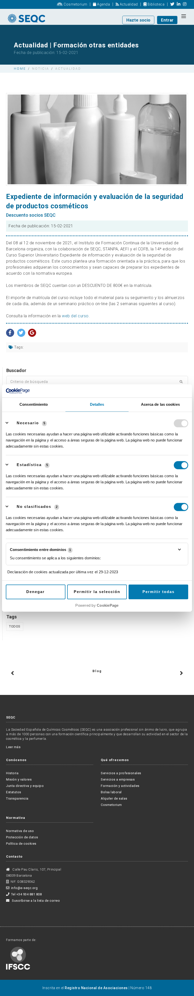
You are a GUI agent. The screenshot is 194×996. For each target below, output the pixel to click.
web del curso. (76, 315)
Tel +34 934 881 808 (26, 894)
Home (20, 68)
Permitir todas (158, 592)
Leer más (13, 747)
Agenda (103, 4)
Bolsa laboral (111, 792)
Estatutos (13, 792)
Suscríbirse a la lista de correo (35, 900)
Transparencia (17, 798)
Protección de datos (22, 837)
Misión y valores (19, 779)
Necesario (28, 423)
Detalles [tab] (97, 404)
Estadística (29, 465)
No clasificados (34, 507)
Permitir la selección (97, 592)
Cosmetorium (75, 4)
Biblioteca (155, 4)
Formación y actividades (120, 786)
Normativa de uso (20, 831)
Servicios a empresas (118, 779)
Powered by (96, 605)
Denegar (35, 592)
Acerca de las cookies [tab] (160, 404)
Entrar (167, 20)
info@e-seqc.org (24, 888)
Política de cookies (21, 843)
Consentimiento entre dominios (40, 550)
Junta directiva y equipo (25, 786)
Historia (12, 773)
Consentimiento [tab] (33, 404)
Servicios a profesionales (121, 773)
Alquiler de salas (114, 798)
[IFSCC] (18, 958)
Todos (14, 626)
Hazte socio (138, 20)
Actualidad (128, 4)
